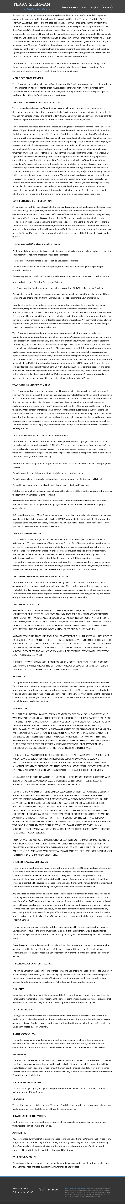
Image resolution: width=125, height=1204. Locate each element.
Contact (107, 7)
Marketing (80, 1188)
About (84, 8)
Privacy (67, 1188)
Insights (94, 8)
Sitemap (73, 1188)
